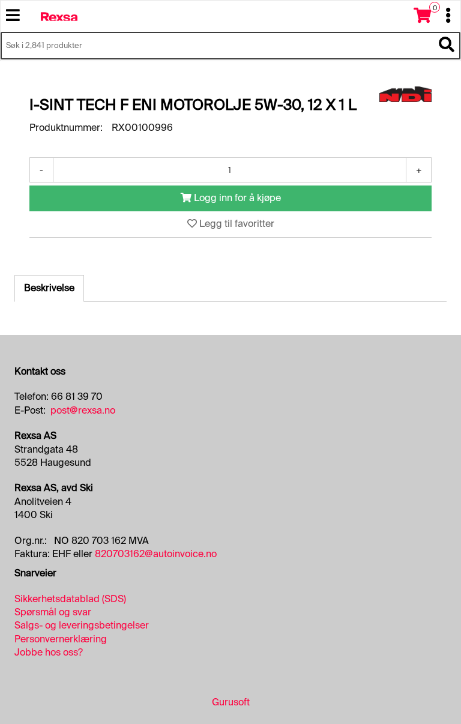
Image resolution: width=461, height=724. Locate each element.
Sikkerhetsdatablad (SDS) (70, 599)
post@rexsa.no (82, 410)
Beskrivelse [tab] (49, 288)
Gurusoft (231, 702)
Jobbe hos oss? (48, 652)
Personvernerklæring (60, 639)
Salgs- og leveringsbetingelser (81, 625)
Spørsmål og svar (52, 612)
